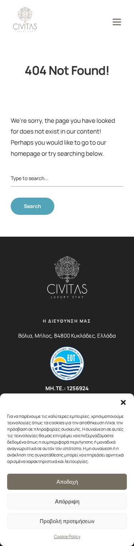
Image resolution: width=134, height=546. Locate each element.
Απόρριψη (67, 501)
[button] (123, 402)
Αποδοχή (67, 482)
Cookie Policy (67, 536)
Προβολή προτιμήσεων (67, 521)
